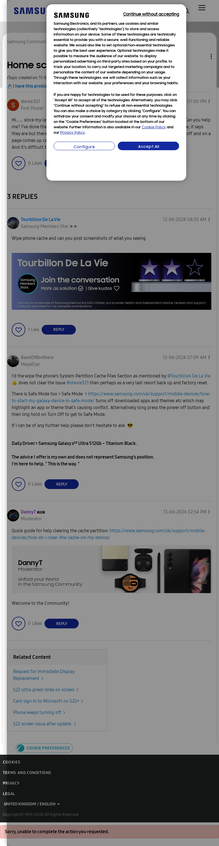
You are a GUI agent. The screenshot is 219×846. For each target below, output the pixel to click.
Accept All (148, 147)
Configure (84, 147)
